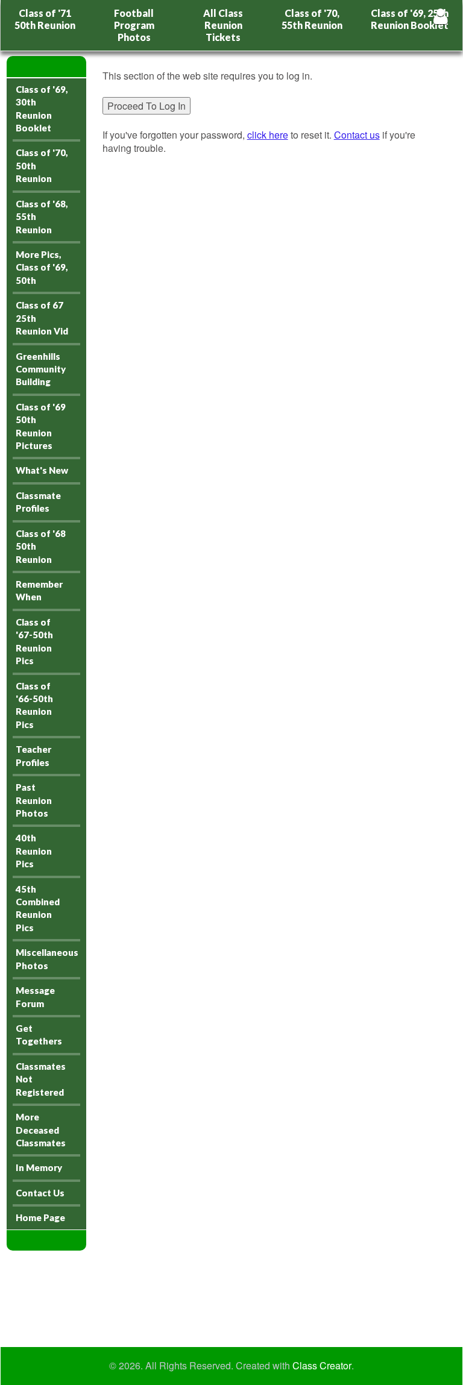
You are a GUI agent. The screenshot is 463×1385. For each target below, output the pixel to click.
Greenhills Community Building (41, 369)
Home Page (40, 1217)
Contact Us (40, 1192)
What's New (42, 470)
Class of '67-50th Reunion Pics (34, 641)
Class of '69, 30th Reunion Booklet (42, 108)
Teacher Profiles (33, 755)
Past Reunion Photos (34, 800)
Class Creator (321, 1365)
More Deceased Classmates (41, 1129)
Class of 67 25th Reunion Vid (42, 318)
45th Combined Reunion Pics (38, 908)
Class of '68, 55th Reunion (42, 216)
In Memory (39, 1167)
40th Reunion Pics (34, 850)
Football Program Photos (134, 25)
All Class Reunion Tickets (223, 25)
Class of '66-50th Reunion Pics (34, 705)
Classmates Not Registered (41, 1079)
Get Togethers (39, 1034)
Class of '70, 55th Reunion (312, 19)
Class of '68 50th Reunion (41, 546)
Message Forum (35, 996)
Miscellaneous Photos (47, 958)
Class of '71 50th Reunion (44, 19)
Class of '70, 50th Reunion (42, 165)
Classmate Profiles (38, 501)
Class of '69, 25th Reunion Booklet (410, 19)
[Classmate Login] (440, 16)
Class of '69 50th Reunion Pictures (41, 426)
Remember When (39, 590)
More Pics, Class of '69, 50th (42, 267)
